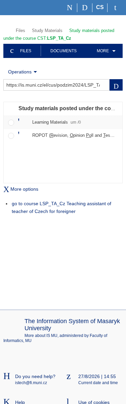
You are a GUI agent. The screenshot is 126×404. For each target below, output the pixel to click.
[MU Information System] (6, 30)
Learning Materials (56, 122)
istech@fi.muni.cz (31, 382)
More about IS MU (41, 335)
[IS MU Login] (115, 7)
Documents (63, 51)
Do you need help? (35, 376)
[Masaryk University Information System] (15, 7)
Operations (20, 71)
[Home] (69, 7)
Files (20, 30)
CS (100, 7)
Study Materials (47, 30)
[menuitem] (105, 51)
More (103, 51)
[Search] (84, 7)
